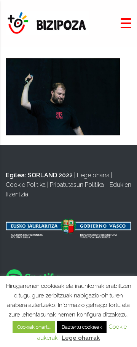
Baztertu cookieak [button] (82, 327)
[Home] (47, 23)
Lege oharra (93, 175)
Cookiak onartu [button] (34, 327)
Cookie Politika (26, 184)
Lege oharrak (81, 337)
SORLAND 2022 (50, 175)
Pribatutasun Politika (77, 184)
